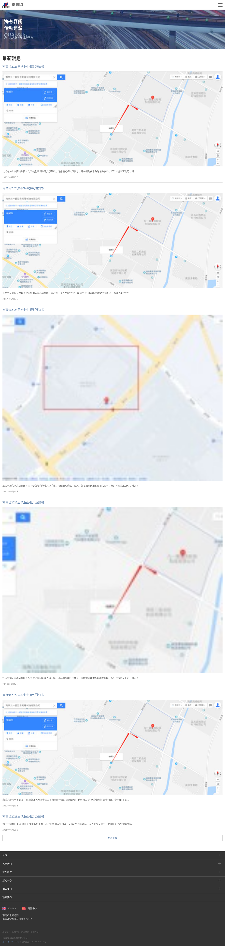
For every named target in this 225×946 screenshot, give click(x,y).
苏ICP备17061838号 (10, 942)
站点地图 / (25, 932)
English (12, 908)
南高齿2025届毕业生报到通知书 (23, 188)
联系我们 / (6, 932)
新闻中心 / (16, 932)
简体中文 (32, 908)
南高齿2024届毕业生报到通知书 (23, 309)
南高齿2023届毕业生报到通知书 (23, 502)
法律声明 (34, 932)
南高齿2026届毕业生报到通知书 (23, 66)
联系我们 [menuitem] (7, 897)
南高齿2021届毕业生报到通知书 (23, 816)
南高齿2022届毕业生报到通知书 (23, 695)
